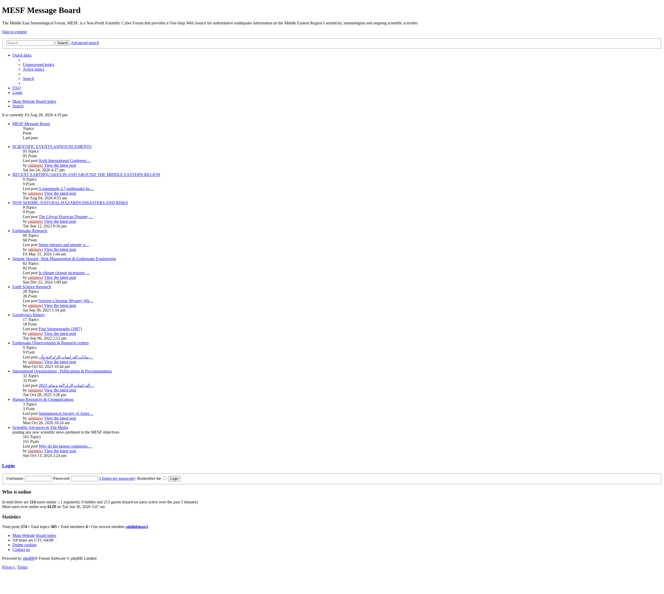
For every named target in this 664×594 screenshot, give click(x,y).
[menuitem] (38, 64)
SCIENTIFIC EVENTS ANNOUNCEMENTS (52, 146)
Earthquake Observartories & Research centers (50, 343)
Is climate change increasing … (64, 273)
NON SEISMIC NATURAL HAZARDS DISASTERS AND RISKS (70, 202)
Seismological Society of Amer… (66, 413)
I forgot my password (116, 478)
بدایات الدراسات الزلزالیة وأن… (66, 357)
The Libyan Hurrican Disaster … (66, 216)
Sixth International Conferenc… (65, 160)
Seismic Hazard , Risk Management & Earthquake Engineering (64, 258)
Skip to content (14, 32)
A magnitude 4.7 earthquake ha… (66, 188)
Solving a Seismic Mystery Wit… (66, 301)
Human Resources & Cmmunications (42, 399)
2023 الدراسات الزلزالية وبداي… (66, 385)
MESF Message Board (31, 124)
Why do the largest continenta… (65, 446)
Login (8, 465)
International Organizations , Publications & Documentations (62, 371)
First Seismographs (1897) (60, 329)
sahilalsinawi (137, 526)
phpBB (29, 558)
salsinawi (35, 165)
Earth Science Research (31, 287)
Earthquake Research (29, 230)
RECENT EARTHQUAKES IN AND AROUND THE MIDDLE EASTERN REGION (86, 174)
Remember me (149, 478)
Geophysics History (28, 315)
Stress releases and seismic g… (64, 244)
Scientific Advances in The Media (40, 427)
